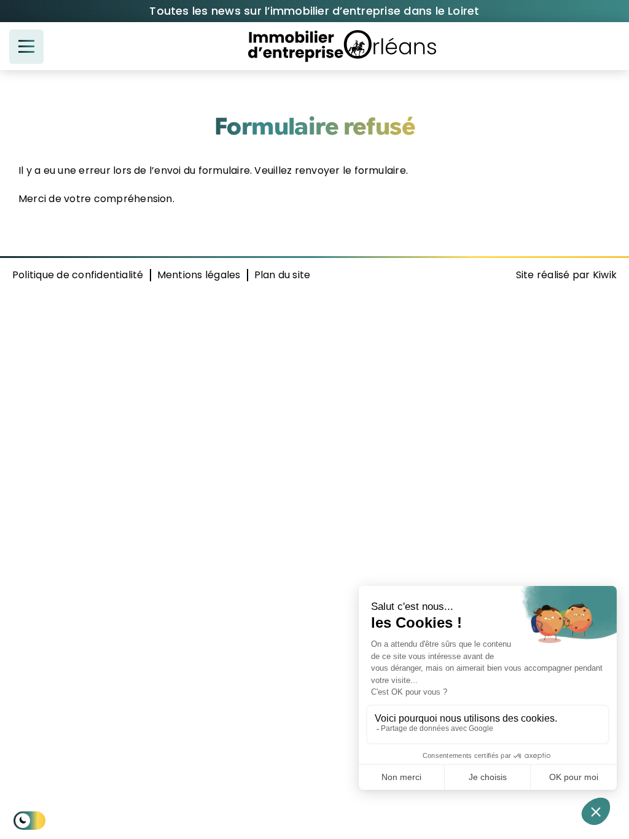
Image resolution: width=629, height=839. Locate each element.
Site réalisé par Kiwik (566, 275)
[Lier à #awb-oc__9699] (26, 46)
